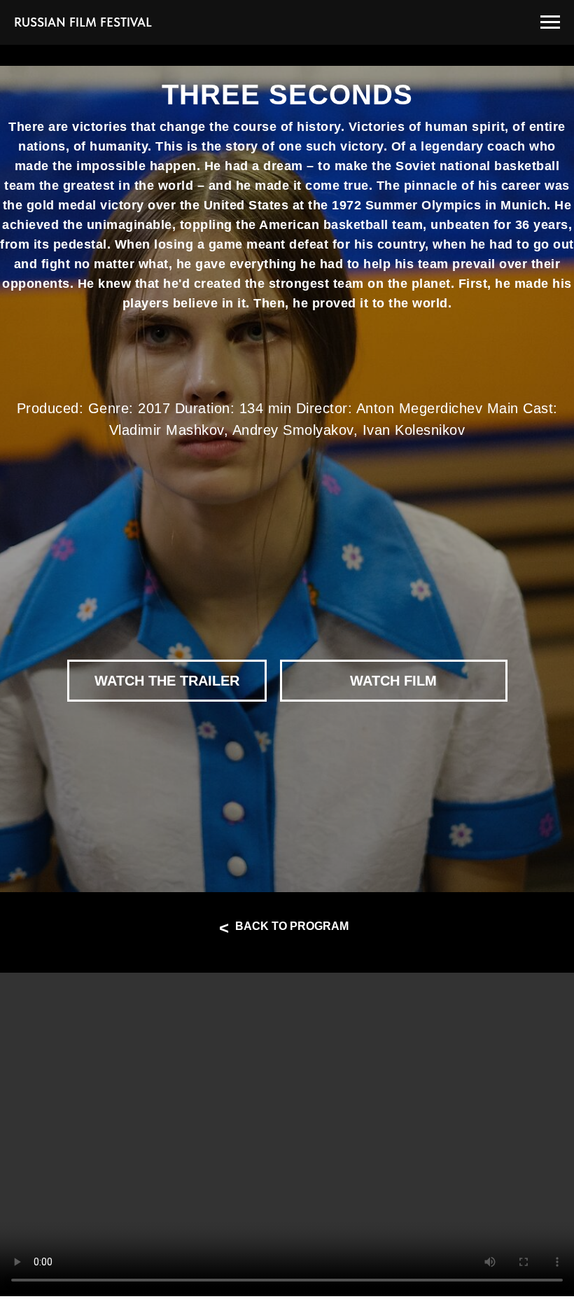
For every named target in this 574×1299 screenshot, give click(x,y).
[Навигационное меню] (550, 22)
